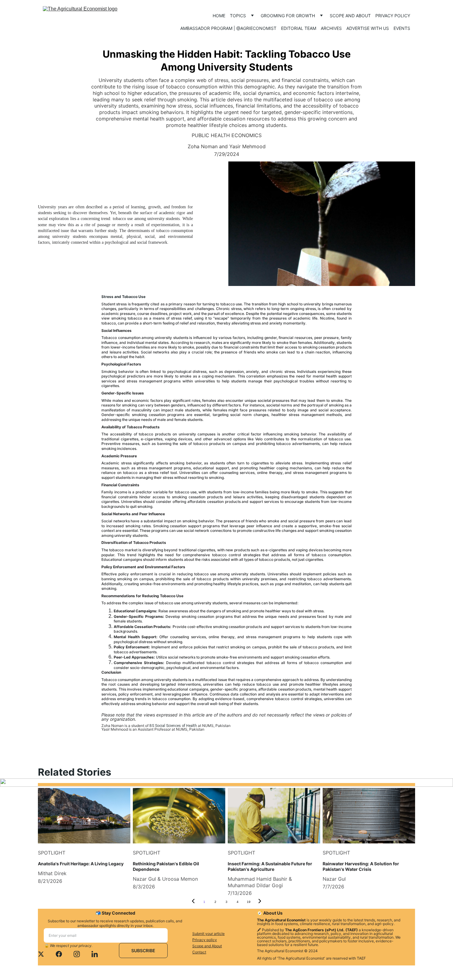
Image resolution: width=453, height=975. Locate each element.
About (217, 946)
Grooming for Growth (288, 15)
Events (402, 28)
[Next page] (259, 902)
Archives (331, 28)
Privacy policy (392, 15)
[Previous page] (193, 902)
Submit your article (208, 933)
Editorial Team (298, 28)
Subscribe (143, 950)
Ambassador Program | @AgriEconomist (228, 28)
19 (249, 902)
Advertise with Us (367, 28)
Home (219, 15)
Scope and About (350, 15)
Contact (199, 952)
